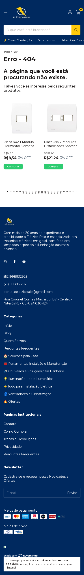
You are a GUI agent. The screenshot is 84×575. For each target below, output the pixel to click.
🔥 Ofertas (12, 402)
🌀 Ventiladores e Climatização (27, 394)
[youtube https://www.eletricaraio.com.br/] (24, 262)
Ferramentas (46, 40)
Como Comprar (16, 431)
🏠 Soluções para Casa (21, 356)
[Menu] (6, 12)
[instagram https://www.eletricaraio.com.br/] (5, 262)
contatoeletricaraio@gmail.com (28, 292)
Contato (10, 424)
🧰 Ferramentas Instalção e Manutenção (35, 364)
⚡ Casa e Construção (18, 40)
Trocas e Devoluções (20, 439)
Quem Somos (15, 341)
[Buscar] (75, 30)
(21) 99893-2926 (16, 284)
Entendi (11, 567)
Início (7, 51)
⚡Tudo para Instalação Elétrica (28, 386)
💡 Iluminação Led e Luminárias (28, 379)
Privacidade (13, 447)
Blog (7, 333)
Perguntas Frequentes (21, 348)
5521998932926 (15, 277)
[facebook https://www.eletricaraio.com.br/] (14, 262)
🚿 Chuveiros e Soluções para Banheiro (34, 371)
